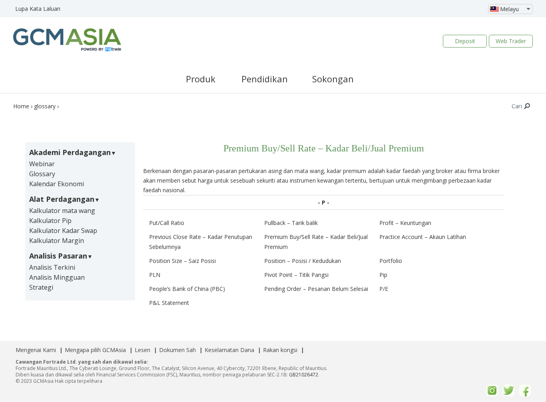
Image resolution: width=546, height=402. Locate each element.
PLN (154, 275)
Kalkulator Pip (50, 220)
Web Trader (511, 41)
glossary (45, 106)
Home (21, 106)
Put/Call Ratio (166, 223)
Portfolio (390, 261)
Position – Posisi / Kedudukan (302, 261)
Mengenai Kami (36, 350)
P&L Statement (169, 302)
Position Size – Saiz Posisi (182, 261)
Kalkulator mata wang (62, 210)
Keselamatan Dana (229, 350)
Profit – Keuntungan (405, 223)
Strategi (41, 287)
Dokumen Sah (177, 350)
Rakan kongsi (280, 350)
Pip (383, 275)
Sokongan (333, 79)
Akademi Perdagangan (70, 152)
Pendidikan (264, 79)
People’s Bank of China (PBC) (187, 289)
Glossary (42, 173)
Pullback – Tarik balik (291, 223)
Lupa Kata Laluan (37, 8)
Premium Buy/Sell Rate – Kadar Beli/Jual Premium (316, 242)
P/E (383, 289)
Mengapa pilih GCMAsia (95, 350)
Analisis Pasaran (58, 256)
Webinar (42, 163)
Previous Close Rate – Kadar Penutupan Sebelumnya (200, 242)
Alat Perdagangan (61, 199)
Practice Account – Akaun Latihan (422, 237)
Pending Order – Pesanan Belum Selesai (316, 289)
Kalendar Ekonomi (56, 183)
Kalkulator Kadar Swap (63, 230)
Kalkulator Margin (56, 240)
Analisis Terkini (52, 267)
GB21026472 (303, 374)
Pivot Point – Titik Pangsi (296, 275)
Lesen (142, 350)
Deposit (465, 41)
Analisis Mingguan (57, 277)
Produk (200, 79)
